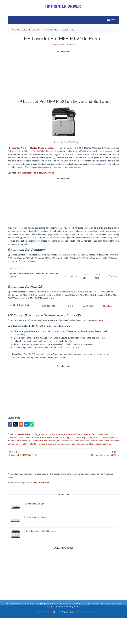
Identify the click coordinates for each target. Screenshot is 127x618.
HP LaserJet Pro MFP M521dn (42, 440)
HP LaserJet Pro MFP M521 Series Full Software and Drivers (34, 275)
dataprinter (86, 434)
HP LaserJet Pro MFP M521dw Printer (36, 172)
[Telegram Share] (26, 424)
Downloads (13, 437)
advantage (60, 434)
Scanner (64, 443)
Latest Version (96, 440)
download (103, 434)
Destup (95, 434)
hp (116, 437)
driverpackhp (79, 437)
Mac (112, 440)
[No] (123, 608)
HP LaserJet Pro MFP (17, 440)
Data (78, 434)
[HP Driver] (63, 6)
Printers (41, 443)
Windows (107, 443)
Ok (54, 612)
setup (71, 443)
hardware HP (108, 437)
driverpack (68, 437)
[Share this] (10, 424)
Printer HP (32, 443)
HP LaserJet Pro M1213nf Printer (22, 453)
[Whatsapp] (31, 424)
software (79, 443)
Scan (57, 443)
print (18, 443)
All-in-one (70, 434)
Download (113, 276)
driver (21, 437)
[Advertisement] (63, 74)
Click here (98, 320)
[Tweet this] (15, 424)
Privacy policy (67, 612)
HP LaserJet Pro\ (65, 440)
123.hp (45, 434)
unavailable (89, 443)
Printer (23, 443)
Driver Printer (40, 437)
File (95, 437)
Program (50, 443)
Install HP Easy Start (19, 304)
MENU (114, 19)
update (99, 443)
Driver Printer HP (54, 437)
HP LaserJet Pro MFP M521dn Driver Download (31, 147)
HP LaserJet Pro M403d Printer (105, 453)
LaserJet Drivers (24, 434)
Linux (106, 440)
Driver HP (29, 437)
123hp (52, 434)
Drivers (90, 437)
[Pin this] (21, 424)
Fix (100, 437)
